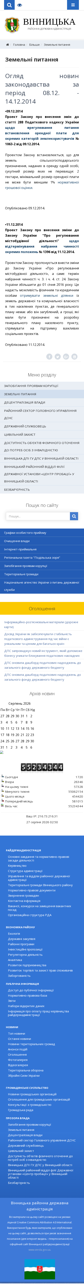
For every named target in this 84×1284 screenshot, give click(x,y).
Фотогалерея (18, 1060)
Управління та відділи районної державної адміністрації (39, 878)
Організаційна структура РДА (29, 915)
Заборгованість (19, 976)
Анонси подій (17, 1049)
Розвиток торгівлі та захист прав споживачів (40, 970)
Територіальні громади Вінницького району (40, 885)
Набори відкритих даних (26, 1006)
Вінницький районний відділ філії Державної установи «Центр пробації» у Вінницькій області (39, 474)
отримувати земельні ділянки (46, 295)
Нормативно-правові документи (31, 890)
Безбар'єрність (17, 489)
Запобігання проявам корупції (31, 386)
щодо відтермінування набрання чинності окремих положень (42, 246)
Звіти (11, 1001)
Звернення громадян (23, 895)
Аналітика (15, 960)
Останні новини (19, 1039)
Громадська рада (20, 1110)
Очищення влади (17, 541)
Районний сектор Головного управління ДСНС (40, 414)
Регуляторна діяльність (25, 954)
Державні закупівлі (21, 939)
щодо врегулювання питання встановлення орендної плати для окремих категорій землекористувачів (42, 133)
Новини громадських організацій (32, 1094)
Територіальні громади (21, 574)
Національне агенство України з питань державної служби (41, 586)
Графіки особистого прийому (25, 533)
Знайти (74, 516)
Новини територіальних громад (31, 1044)
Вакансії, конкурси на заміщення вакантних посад (39, 908)
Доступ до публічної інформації (31, 990)
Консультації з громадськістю (29, 1105)
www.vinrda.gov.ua (39, 1249)
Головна (19, 44)
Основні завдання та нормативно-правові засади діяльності (38, 858)
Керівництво (17, 865)
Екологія (14, 933)
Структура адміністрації (25, 871)
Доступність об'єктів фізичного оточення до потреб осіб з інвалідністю (42, 446)
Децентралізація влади (24, 402)
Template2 (21, 5)
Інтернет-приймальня (20, 549)
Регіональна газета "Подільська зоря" (32, 557)
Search (9, 5)
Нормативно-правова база (27, 995)
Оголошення (17, 1054)
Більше (34, 44)
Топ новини (16, 1033)
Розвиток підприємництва (27, 965)
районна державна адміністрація (49, 24)
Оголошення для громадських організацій (39, 1099)
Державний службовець (25, 426)
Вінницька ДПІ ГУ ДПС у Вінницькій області (41, 458)
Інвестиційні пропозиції (25, 949)
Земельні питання (57, 44)
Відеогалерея (18, 1065)
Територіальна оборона (25, 1070)
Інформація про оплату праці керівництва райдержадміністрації (38, 1013)
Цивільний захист (19, 434)
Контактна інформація (24, 901)
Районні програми (21, 944)
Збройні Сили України (24, 1075)
